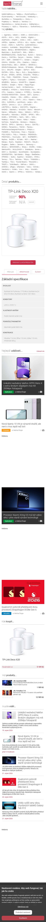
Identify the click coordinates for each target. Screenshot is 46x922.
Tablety (19, 14)
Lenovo (13, 105)
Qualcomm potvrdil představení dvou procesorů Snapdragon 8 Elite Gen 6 (19, 608)
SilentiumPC (6, 149)
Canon (39, 55)
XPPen (21, 172)
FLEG (9, 77)
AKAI (11, 37)
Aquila (33, 42)
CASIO (37, 57)
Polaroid (31, 132)
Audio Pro (20, 45)
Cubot (34, 62)
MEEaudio (13, 112)
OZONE (5, 127)
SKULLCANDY (18, 149)
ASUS (11, 45)
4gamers (8, 35)
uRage (13, 167)
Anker (23, 40)
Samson (21, 144)
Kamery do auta (21, 24)
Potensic (23, 134)
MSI (38, 114)
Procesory (6, 27)
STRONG (6, 157)
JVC (25, 100)
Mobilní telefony (8, 14)
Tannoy (5, 159)
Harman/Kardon (8, 87)
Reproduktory (8, 24)
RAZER (12, 139)
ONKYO (5, 124)
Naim (21, 117)
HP (39, 90)
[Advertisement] (23, 461)
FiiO (4, 77)
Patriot (23, 127)
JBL (11, 100)
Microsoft (6, 114)
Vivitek (15, 169)
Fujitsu (13, 80)
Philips (30, 129)
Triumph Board (22, 162)
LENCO (5, 105)
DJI (4, 70)
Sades (13, 144)
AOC (29, 40)
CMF (9, 60)
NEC (28, 117)
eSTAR (19, 75)
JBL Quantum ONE (19, 681)
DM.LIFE (10, 70)
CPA (19, 62)
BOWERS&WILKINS (9, 55)
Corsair (27, 60)
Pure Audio (17, 137)
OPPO (12, 124)
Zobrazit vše (40, 351)
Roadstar (19, 142)
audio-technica (31, 45)
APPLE (20, 42)
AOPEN (5, 42)
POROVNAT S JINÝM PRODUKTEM (23, 262)
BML (25, 52)
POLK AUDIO (7, 134)
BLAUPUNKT (17, 52)
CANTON (13, 57)
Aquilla (40, 42)
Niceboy (5, 119)
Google (13, 85)
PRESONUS (32, 134)
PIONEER (6, 132)
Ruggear (5, 144)
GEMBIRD (6, 82)
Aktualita (6, 613)
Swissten (29, 157)
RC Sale (20, 139)
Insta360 (5, 97)
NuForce (5, 122)
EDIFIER (5, 72)
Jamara (35, 97)
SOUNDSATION (7, 154)
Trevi (12, 162)
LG (20, 105)
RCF (27, 139)
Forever (26, 77)
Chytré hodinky (31, 14)
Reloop (5, 142)
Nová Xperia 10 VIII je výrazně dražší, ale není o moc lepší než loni (21, 425)
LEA (36, 102)
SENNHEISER (15, 147)
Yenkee (38, 172)
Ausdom (5, 47)
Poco (24, 132)
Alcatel (24, 37)
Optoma (20, 124)
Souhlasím (23, 918)
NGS (34, 117)
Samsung (31, 144)
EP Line (5, 75)
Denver (21, 67)
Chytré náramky (8, 17)
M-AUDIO (22, 109)
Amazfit (15, 40)
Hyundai (37, 92)
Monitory (26, 22)
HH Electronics (28, 87)
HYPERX (28, 92)
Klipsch (32, 100)
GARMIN (32, 80)
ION (20, 97)
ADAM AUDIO (34, 35)
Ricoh (11, 142)
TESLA (26, 159)
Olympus (24, 122)
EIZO (12, 72)
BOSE (32, 52)
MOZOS (24, 114)
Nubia (33, 119)
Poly (15, 134)
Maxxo (5, 112)
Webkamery (34, 24)
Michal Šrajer (21, 392)
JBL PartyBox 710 (19, 691)
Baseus (36, 47)
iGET (29, 95)
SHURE (32, 147)
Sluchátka (7, 19)
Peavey (30, 127)
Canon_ (5, 57)
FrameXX (34, 77)
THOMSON (35, 159)
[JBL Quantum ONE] (7, 685)
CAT (4, 60)
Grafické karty (36, 27)
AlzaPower (6, 40)
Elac (18, 72)
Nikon (13, 119)
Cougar (36, 60)
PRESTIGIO (6, 137)
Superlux (21, 157)
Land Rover (21, 102)
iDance (23, 95)
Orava (28, 124)
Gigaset (32, 82)
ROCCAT (27, 142)
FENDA (35, 75)
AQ (27, 42)
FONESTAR (17, 77)
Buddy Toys (22, 55)
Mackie (15, 107)
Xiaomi (13, 172)
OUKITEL (36, 124)
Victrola (36, 167)
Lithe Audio (28, 105)
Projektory (7, 22)
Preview (6, 430)
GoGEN (5, 85)
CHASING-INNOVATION (10, 95)
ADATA (5, 37)
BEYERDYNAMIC (21, 50)
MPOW (32, 114)
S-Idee (39, 147)
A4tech (16, 35)
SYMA (37, 157)
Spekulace (8, 392)
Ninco (19, 119)
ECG (33, 70)
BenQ (11, 50)
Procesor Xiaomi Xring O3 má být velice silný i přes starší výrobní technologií (22, 516)
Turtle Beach (14, 164)
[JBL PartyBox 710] (7, 695)
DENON (23, 65)
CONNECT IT (18, 60)
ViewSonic (6, 169)
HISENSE (6, 90)
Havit (18, 87)
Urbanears (21, 167)
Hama (21, 85)
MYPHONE (13, 117)
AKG (17, 37)
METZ (37, 112)
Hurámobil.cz (7, 667)
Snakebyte (29, 149)
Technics (18, 159)
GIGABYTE (23, 82)
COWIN (5, 62)
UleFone (24, 164)
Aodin (36, 40)
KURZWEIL (11, 102)
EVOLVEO (27, 75)
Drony (29, 19)
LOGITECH (6, 107)
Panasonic (13, 127)
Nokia (26, 119)
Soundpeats (35, 152)
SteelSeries (36, 154)
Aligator (32, 37)
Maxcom (38, 109)
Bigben (33, 50)
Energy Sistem (34, 72)
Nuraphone (14, 122)
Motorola (16, 114)
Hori (34, 90)
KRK (4, 102)
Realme (34, 139)
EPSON (12, 75)
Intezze (13, 97)
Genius (14, 82)
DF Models (30, 67)
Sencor (5, 147)
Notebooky (33, 17)
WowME (34, 169)
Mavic (30, 109)
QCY (25, 137)
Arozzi (4, 45)
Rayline (5, 139)
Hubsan (19, 92)
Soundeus (13, 152)
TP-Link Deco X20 (11, 659)
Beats (4, 50)
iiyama (36, 95)
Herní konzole (21, 17)
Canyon (21, 57)
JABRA (27, 97)
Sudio (13, 157)
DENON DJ (32, 65)
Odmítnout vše (23, 907)
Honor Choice (25, 90)
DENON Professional (9, 67)
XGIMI (5, 172)
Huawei (10, 92)
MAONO (5, 109)
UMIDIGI (5, 167)
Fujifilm (5, 80)
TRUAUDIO (33, 162)
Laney (30, 102)
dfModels (39, 67)
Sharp (25, 147)
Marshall (14, 109)
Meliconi (29, 112)
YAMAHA (30, 172)
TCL (11, 159)
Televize (17, 22)
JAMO (5, 100)
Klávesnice (25, 27)
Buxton (31, 55)
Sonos (38, 149)
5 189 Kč (40, 667)
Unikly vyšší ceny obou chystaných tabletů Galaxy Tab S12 (30, 805)
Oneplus (32, 122)
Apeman (12, 42)
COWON (12, 62)
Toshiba (5, 162)
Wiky (27, 169)
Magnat (33, 107)
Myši (15, 27)
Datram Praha (7, 65)
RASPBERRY (33, 137)
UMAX (32, 164)
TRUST (5, 164)
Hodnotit (31, 202)
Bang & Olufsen (26, 47)
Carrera (29, 57)
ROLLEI (35, 142)
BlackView (6, 52)
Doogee (19, 70)
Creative (26, 62)
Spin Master (19, 154)
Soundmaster (24, 152)
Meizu (21, 112)
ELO (24, 72)
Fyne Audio (22, 80)
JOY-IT (18, 100)
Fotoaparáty (18, 19)
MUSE (5, 117)
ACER (24, 35)
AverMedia (14, 47)
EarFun (27, 70)
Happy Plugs (30, 85)
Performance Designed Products (14, 129)
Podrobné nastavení (23, 912)
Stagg (28, 154)
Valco (29, 167)
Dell (16, 65)
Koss (39, 100)
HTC (4, 92)
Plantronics (15, 132)
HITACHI (15, 90)
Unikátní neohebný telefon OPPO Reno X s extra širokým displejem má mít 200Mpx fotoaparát (22, 386)
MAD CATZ (24, 107)
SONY (5, 152)
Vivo (21, 169)
